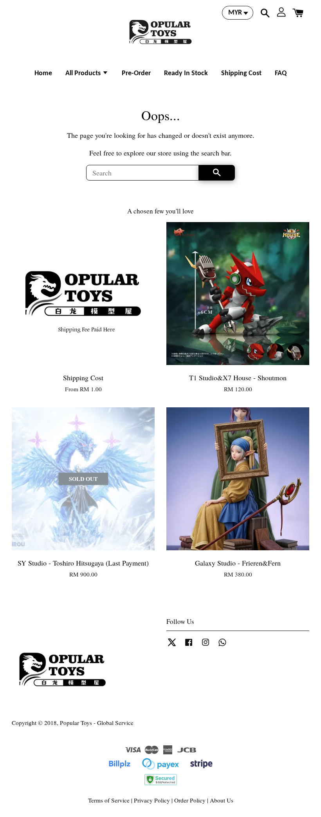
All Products (83, 73)
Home (43, 73)
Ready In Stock (186, 73)
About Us (221, 800)
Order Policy (190, 800)
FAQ (281, 73)
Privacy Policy (152, 800)
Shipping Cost (241, 73)
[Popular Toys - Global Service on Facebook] (188, 645)
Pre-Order (136, 73)
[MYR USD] (237, 13)
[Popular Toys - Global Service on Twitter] (171, 645)
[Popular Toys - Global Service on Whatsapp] (222, 645)
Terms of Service (109, 800)
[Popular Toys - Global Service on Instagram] (205, 645)
